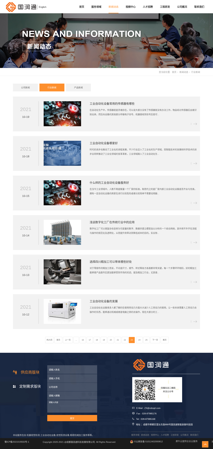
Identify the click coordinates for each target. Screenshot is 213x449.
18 (97, 340)
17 (90, 340)
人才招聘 (148, 6)
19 (104, 340)
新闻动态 (114, 6)
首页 (81, 6)
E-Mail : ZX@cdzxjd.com (147, 408)
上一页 (68, 340)
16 (83, 340)
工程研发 (165, 6)
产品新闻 (78, 87)
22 (125, 340)
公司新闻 (25, 87)
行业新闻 (52, 87)
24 (139, 340)
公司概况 (182, 6)
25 (146, 340)
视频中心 (131, 6)
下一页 (155, 340)
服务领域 (96, 6)
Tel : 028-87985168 (144, 419)
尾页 (165, 340)
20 (111, 340)
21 (118, 340)
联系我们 (199, 6)
